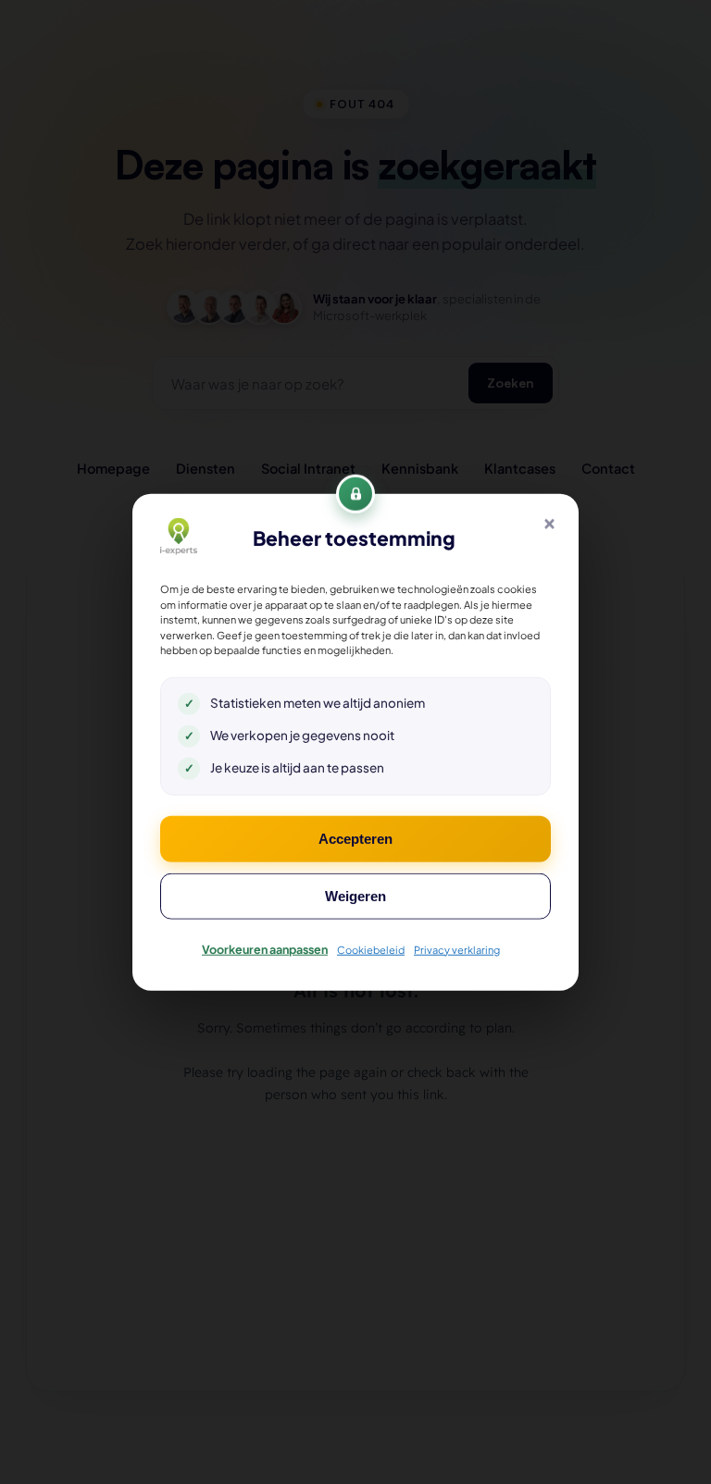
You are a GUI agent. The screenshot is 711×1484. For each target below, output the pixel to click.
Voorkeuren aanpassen (265, 948)
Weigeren (355, 895)
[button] (549, 524)
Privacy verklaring (457, 949)
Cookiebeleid (371, 949)
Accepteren (355, 838)
